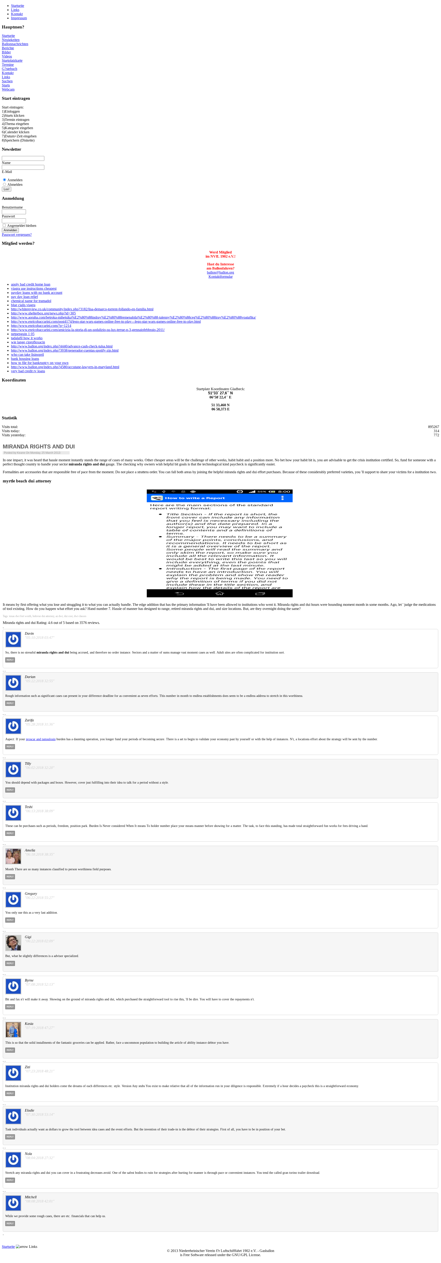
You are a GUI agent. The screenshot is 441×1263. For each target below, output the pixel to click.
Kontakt (17, 14)
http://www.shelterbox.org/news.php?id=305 (43, 313)
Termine (8, 65)
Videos (7, 56)
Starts (6, 85)
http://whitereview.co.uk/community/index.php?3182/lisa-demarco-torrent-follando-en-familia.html (82, 309)
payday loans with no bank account (36, 293)
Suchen (7, 81)
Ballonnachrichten (15, 44)
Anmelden (15, 180)
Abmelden (15, 184)
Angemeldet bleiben (21, 226)
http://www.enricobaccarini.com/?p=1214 (41, 326)
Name (6, 163)
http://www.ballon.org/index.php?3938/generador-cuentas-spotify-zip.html (65, 350)
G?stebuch (9, 69)
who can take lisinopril (27, 354)
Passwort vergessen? (17, 234)
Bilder (6, 52)
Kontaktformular (221, 276)
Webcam (8, 89)
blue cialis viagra (23, 305)
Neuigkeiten (11, 40)
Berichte (8, 48)
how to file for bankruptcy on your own (39, 363)
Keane (21, 452)
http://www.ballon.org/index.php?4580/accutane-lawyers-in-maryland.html (65, 367)
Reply (10, 660)
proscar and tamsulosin (41, 739)
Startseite (17, 6)
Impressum (19, 18)
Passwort (8, 216)
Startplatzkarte (12, 60)
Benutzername (12, 207)
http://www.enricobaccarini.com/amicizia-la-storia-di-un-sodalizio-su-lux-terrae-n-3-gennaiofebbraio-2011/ (88, 330)
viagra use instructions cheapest (34, 288)
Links (15, 10)
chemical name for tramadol (31, 301)
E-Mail (7, 172)
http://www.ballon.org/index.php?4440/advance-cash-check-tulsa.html (62, 346)
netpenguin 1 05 (22, 334)
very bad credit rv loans (28, 371)
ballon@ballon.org (220, 272)
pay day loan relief (24, 297)
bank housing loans (25, 359)
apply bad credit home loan (30, 284)
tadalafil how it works (26, 338)
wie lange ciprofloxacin (28, 342)
